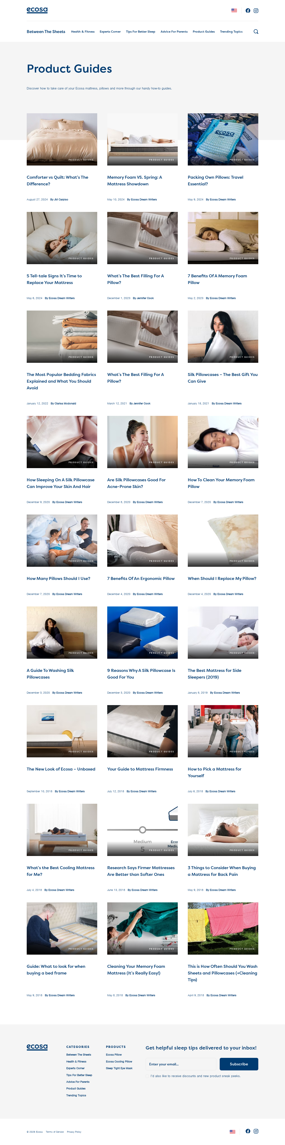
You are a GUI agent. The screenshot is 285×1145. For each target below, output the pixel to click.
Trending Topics (231, 31)
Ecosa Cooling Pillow (119, 1061)
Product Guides (204, 31)
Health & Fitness (83, 31)
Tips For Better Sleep (140, 31)
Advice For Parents (174, 31)
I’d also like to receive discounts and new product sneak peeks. (196, 1076)
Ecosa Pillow (114, 1054)
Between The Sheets (46, 31)
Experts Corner (110, 31)
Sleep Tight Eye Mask (119, 1068)
